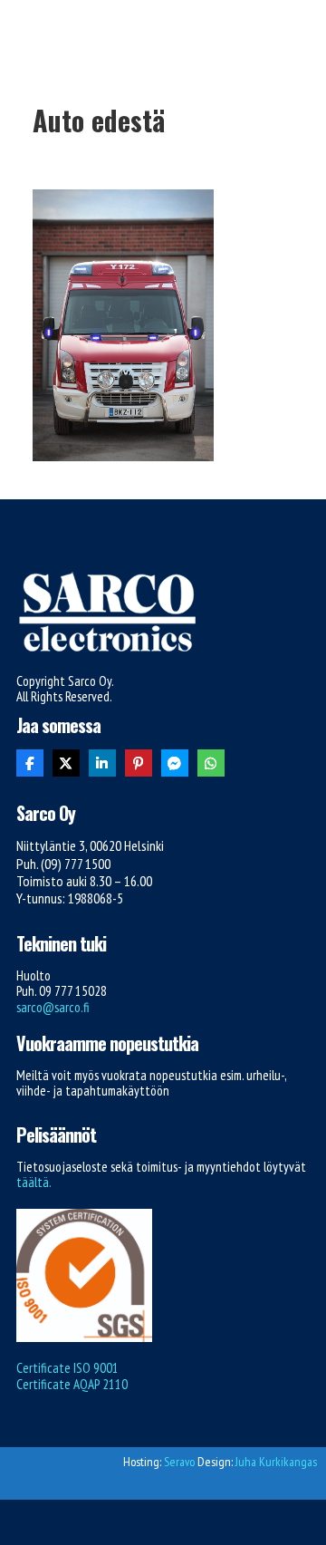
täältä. (34, 1182)
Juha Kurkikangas (276, 1461)
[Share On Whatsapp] (211, 763)
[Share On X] (66, 763)
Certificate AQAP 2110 (72, 1384)
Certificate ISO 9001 (67, 1367)
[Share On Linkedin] (102, 763)
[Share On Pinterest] (138, 763)
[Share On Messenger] (174, 763)
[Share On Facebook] (29, 763)
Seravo (179, 1461)
